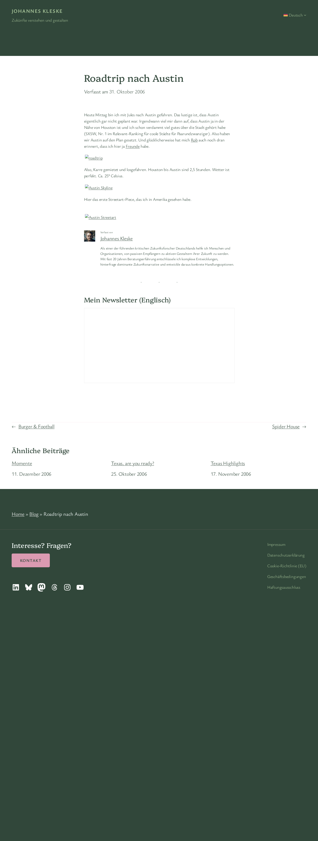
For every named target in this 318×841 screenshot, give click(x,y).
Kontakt (30, 560)
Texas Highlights (228, 463)
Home (18, 513)
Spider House (286, 426)
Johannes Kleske (37, 10)
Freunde (133, 146)
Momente (22, 463)
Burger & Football (36, 426)
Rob (194, 140)
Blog (33, 513)
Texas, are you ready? (132, 463)
